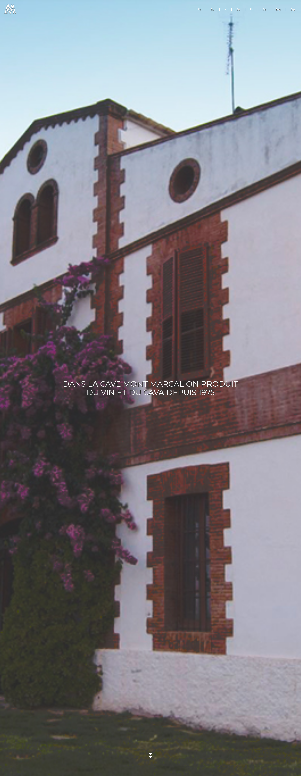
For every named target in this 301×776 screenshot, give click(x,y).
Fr (251, 9)
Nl (199, 9)
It (225, 9)
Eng (278, 9)
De (238, 9)
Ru (212, 9)
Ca (264, 9)
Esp (293, 9)
